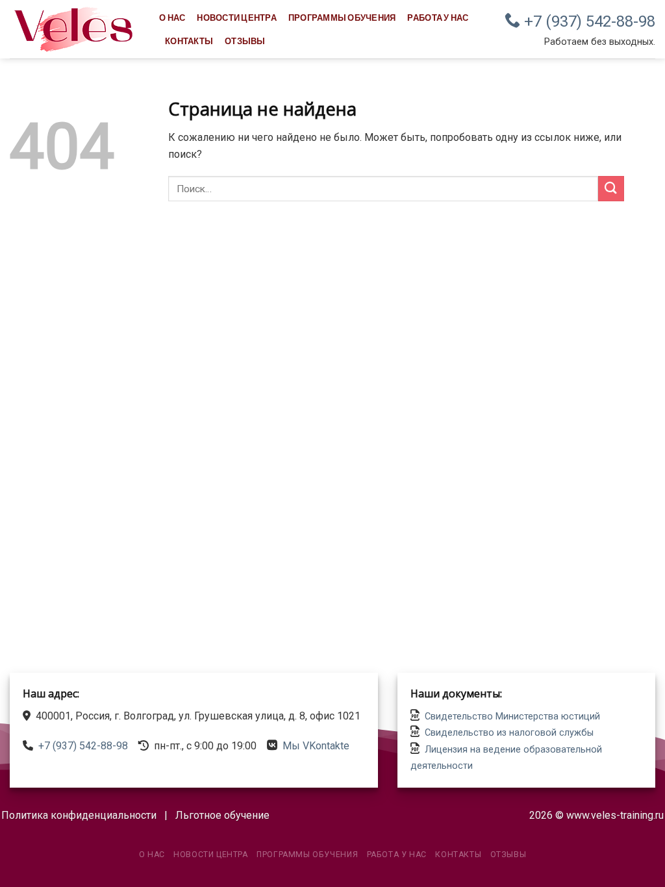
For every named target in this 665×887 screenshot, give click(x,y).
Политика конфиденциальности (79, 815)
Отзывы (245, 41)
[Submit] (611, 188)
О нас (172, 17)
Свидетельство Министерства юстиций (512, 716)
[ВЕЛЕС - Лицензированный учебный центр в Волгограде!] (75, 29)
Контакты (189, 41)
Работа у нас (437, 17)
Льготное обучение (222, 815)
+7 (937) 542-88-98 (587, 21)
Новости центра (237, 17)
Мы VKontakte (315, 746)
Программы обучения (342, 17)
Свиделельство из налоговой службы (509, 732)
